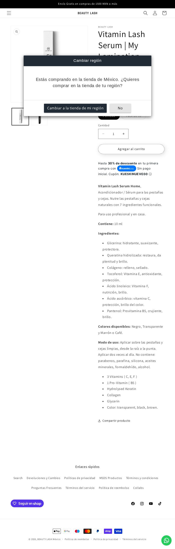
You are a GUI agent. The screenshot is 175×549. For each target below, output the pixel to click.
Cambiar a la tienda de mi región (75, 108)
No (120, 108)
